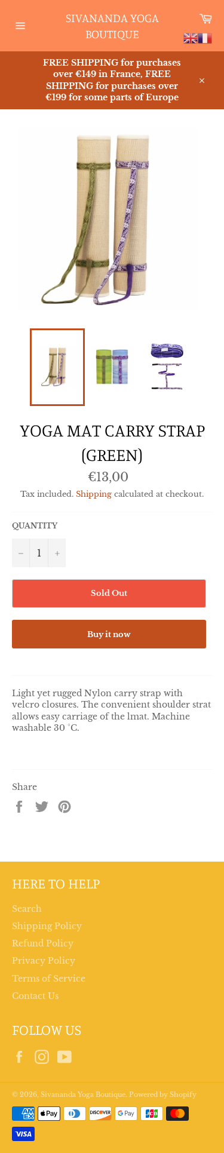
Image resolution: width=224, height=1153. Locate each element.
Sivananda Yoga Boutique (112, 26)
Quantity (34, 525)
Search (27, 908)
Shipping (94, 494)
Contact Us (35, 996)
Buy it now (109, 634)
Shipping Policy (47, 926)
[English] (190, 37)
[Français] (205, 37)
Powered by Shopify (163, 1094)
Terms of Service (48, 978)
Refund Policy (42, 943)
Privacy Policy (43, 960)
